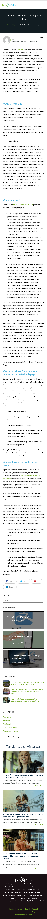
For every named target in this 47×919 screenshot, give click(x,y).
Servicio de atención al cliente (23, 915)
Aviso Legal (32, 912)
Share (11, 581)
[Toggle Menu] (42, 5)
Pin (38, 581)
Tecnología (7, 720)
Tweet (25, 581)
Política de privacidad (31, 909)
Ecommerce (7, 717)
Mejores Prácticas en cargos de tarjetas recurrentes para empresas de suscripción (25, 700)
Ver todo (11, 736)
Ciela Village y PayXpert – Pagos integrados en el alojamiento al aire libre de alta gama (27, 683)
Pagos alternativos (10, 727)
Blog (13, 25)
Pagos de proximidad (10, 731)
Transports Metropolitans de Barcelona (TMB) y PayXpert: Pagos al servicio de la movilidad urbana (27, 692)
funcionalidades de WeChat (23, 205)
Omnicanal (7, 724)
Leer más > (39, 785)
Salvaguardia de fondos (19, 912)
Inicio (6, 25)
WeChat (20, 50)
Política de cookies (15, 909)
